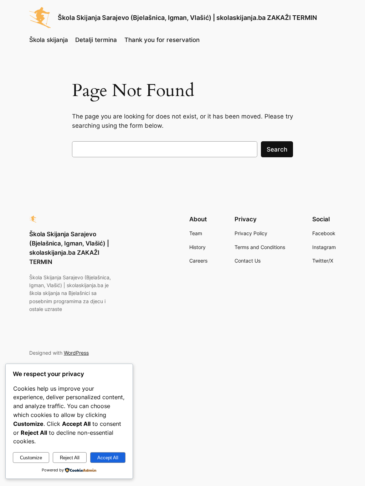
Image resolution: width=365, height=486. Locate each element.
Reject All (69, 457)
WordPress (76, 353)
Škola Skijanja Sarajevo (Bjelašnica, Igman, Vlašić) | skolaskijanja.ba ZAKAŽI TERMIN (187, 17)
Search (277, 149)
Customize (31, 457)
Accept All (107, 457)
